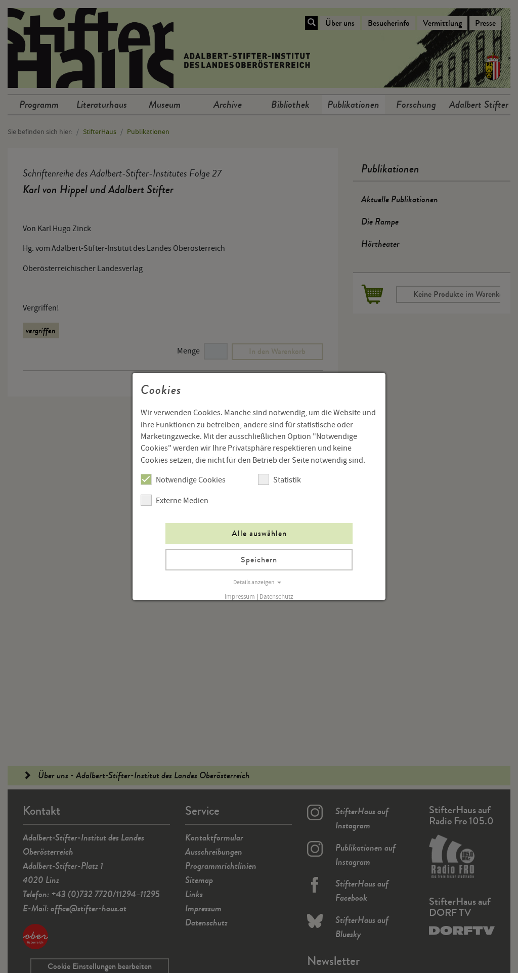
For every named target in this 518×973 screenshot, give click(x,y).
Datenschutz (276, 597)
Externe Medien (182, 501)
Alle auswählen (259, 533)
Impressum (240, 597)
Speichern (259, 559)
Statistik (287, 480)
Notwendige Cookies (191, 480)
